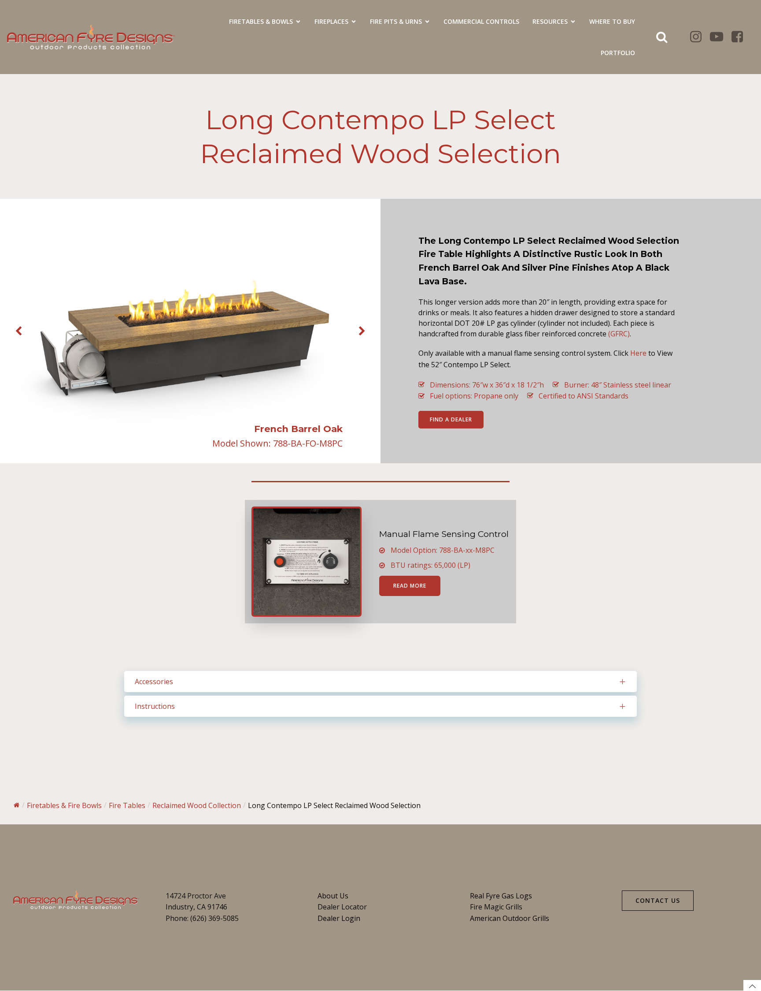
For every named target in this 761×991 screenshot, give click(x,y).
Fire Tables (127, 805)
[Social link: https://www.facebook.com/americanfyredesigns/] (740, 37)
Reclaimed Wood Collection (196, 805)
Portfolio (618, 52)
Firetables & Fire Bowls (64, 805)
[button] (18, 331)
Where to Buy (612, 21)
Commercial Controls (481, 21)
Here (638, 353)
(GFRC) (619, 334)
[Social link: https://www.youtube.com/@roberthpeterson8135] (719, 37)
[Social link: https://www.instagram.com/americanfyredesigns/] (699, 37)
